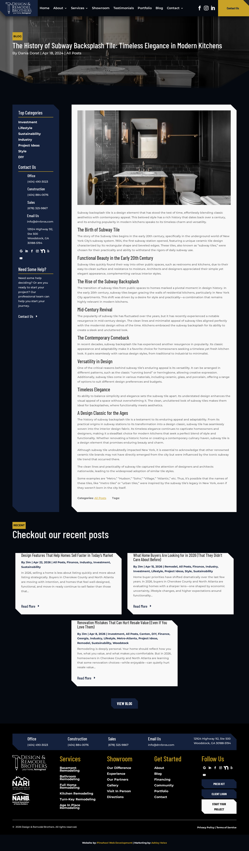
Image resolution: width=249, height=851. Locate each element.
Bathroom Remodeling (70, 778)
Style (22, 151)
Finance (72, 562)
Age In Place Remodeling (70, 807)
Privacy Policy (205, 827)
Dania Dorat (28, 53)
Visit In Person (119, 791)
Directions (115, 797)
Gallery (112, 785)
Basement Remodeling (70, 769)
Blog (159, 8)
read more (28, 606)
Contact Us (233, 8)
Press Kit (219, 784)
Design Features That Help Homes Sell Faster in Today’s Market (67, 555)
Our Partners (117, 779)
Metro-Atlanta (127, 638)
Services (77, 8)
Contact (173, 8)
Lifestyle (25, 128)
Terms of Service (226, 827)
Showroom (101, 8)
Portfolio (145, 8)
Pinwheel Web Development (114, 842)
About (58, 8)
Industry (25, 139)
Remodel (171, 566)
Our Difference (119, 768)
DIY (21, 157)
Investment (27, 122)
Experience (116, 774)
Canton (144, 634)
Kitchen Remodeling (76, 793)
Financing (162, 779)
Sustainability (29, 134)
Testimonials (123, 8)
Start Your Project (219, 806)
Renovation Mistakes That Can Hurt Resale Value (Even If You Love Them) (122, 624)
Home (44, 8)
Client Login (219, 794)
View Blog (124, 703)
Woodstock (121, 643)
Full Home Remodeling (70, 786)
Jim (28, 562)
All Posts (73, 53)
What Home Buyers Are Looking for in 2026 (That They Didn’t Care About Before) (177, 557)
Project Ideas (29, 145)
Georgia (83, 638)
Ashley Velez (159, 842)
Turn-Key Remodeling (78, 799)
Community (164, 785)
